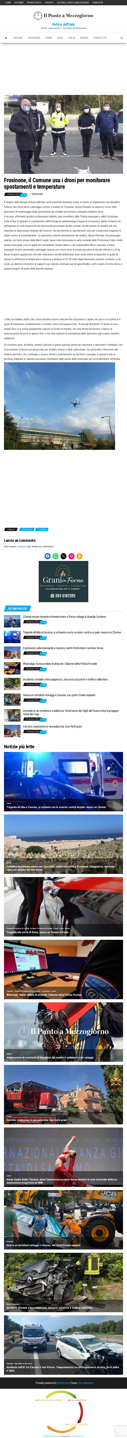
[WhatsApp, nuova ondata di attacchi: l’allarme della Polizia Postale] (12, 668)
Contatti (49, 2)
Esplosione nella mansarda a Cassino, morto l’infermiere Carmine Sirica (63, 648)
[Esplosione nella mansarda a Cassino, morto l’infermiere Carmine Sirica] (12, 652)
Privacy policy (34, 2)
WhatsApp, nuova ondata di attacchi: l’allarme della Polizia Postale (60, 663)
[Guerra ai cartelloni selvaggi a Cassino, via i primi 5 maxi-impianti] (12, 699)
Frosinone (34, 37)
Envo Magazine (85, 1383)
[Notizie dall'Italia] (6, 38)
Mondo (84, 37)
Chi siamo (19, 2)
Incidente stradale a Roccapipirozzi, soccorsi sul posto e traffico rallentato (65, 679)
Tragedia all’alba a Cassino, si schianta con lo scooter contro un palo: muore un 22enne (72, 632)
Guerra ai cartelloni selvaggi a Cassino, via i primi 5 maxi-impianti (59, 695)
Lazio (60, 37)
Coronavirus (27, 529)
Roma (48, 37)
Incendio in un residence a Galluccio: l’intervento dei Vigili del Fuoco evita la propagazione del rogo (71, 712)
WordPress (63, 1383)
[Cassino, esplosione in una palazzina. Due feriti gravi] (12, 730)
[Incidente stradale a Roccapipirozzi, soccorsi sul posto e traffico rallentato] (12, 683)
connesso (22, 546)
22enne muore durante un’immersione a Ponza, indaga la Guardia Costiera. (64, 616)
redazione (37, 194)
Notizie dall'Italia (63, 24)
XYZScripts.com (78, 1436)
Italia (71, 37)
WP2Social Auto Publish (52, 1436)
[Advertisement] (63, 68)
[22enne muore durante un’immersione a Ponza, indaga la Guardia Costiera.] (12, 621)
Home (8, 2)
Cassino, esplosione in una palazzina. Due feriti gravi (52, 726)
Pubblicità (97, 2)
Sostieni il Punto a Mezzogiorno (73, 2)
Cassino (18, 37)
